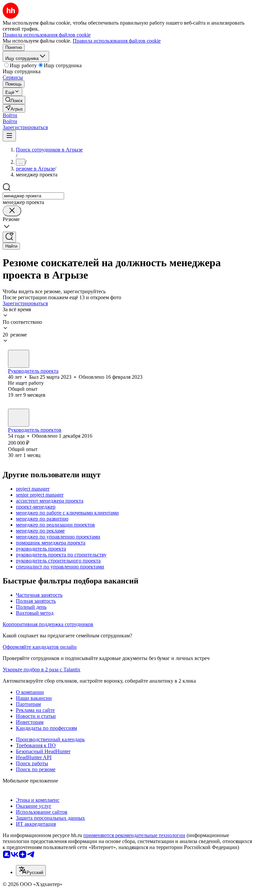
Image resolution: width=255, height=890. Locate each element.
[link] (14, 100)
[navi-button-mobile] (9, 135)
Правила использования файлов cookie (117, 41)
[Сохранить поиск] (9, 237)
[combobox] (33, 195)
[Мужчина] (18, 359)
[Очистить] (12, 210)
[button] (10, 115)
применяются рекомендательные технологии (134, 835)
